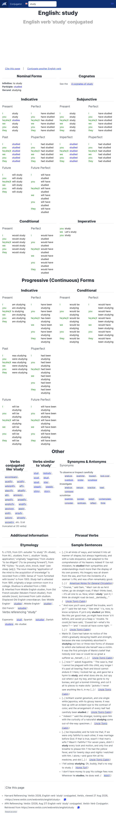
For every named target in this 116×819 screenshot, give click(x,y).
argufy (18, 513)
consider (69, 503)
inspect (92, 476)
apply (21, 508)
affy (22, 486)
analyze (68, 476)
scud (36, 477)
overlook (69, 480)
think (103, 503)
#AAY (107, 775)
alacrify (9, 490)
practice (91, 487)
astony (8, 517)
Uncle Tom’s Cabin (75, 601)
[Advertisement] (58, 44)
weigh (91, 499)
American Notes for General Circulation (91, 583)
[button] (112, 4)
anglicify (9, 504)
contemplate (105, 499)
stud (36, 473)
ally (7, 495)
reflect (93, 503)
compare (69, 491)
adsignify (10, 486)
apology (9, 508)
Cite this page (12, 68)
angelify (22, 499)
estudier (22, 608)
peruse (80, 487)
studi (19, 619)
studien (18, 603)
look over (104, 476)
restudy (47, 473)
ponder (80, 499)
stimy (37, 491)
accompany (11, 477)
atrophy (21, 517)
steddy (49, 486)
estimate (82, 503)
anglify (22, 504)
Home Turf (81, 767)
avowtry (9, 522)
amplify (9, 499)
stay (46, 482)
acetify (8, 481)
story (47, 491)
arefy (8, 513)
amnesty (17, 495)
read (102, 487)
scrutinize (92, 480)
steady (37, 486)
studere (9, 624)
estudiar (40, 619)
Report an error (11, 812)
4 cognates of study (82, 83)
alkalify (21, 490)
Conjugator (16, 4)
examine (80, 476)
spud (36, 482)
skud (46, 477)
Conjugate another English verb (44, 68)
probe (80, 480)
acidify (20, 481)
